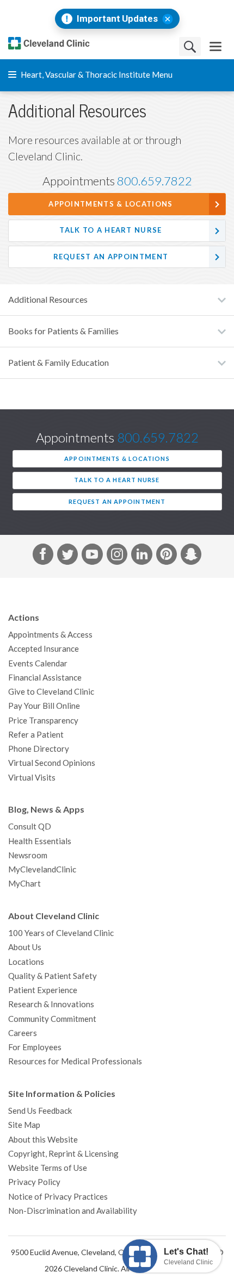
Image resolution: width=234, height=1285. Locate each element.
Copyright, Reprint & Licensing (63, 1154)
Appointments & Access (50, 634)
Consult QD (29, 826)
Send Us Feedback (40, 1111)
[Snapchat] (191, 556)
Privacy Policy (34, 1182)
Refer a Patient (36, 734)
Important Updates (117, 18)
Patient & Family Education (58, 362)
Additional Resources (48, 299)
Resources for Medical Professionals (75, 1061)
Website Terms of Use (47, 1168)
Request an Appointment (111, 256)
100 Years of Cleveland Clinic (61, 933)
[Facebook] (43, 556)
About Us (24, 947)
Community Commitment (52, 1019)
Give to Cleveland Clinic (51, 692)
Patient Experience (42, 990)
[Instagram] (117, 556)
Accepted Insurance (43, 649)
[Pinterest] (166, 556)
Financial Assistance (45, 677)
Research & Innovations (51, 1004)
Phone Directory (38, 749)
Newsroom (27, 855)
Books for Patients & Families (63, 331)
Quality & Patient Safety (52, 976)
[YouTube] (92, 556)
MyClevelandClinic (42, 869)
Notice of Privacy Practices (58, 1197)
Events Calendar (37, 663)
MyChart (24, 883)
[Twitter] (67, 556)
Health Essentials (39, 841)
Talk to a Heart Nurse (110, 230)
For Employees (34, 1047)
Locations (26, 962)
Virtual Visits (32, 777)
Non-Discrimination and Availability (72, 1211)
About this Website (43, 1139)
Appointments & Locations (110, 204)
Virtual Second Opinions (51, 763)
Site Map (24, 1125)
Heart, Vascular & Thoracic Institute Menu (96, 75)
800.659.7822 (154, 181)
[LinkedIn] (141, 556)
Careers (22, 1033)
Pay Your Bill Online (44, 706)
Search (190, 46)
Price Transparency (43, 720)
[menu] (215, 46)
